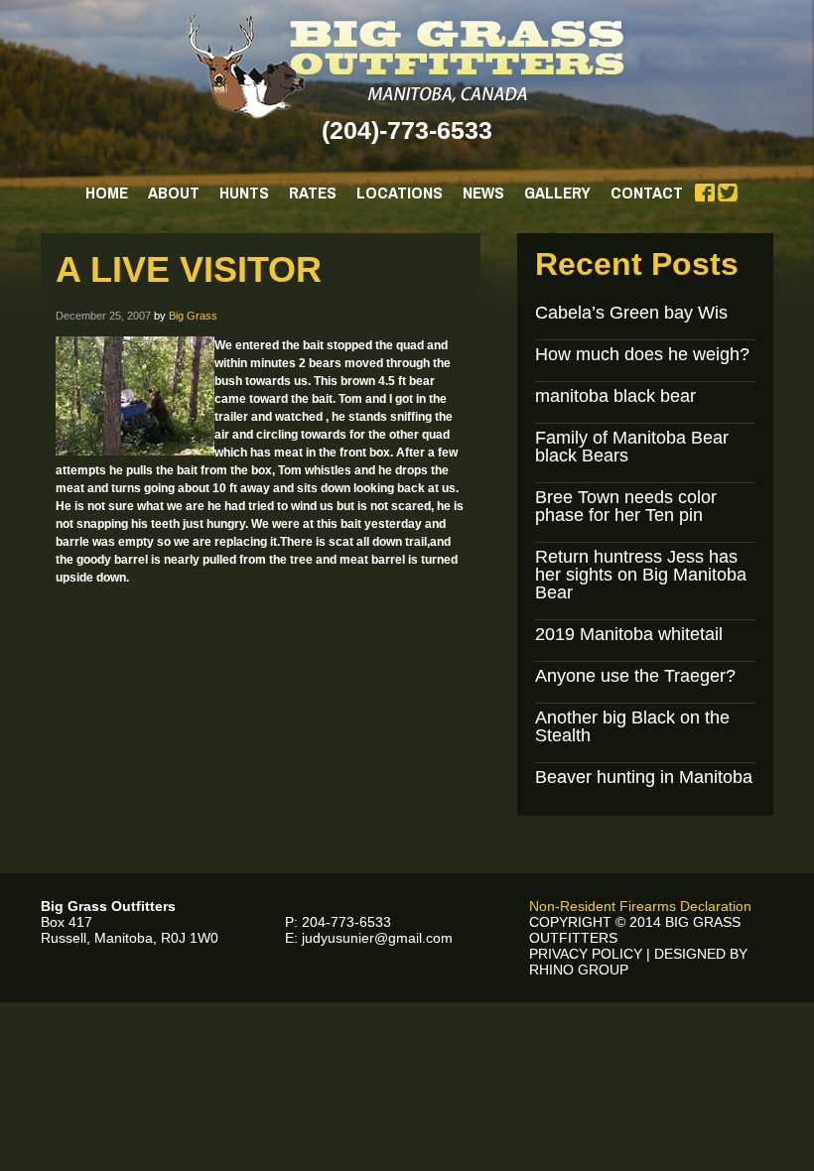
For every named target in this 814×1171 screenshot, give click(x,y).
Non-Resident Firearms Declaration (640, 906)
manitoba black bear (615, 396)
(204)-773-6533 (407, 130)
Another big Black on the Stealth (632, 726)
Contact (646, 192)
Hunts (244, 192)
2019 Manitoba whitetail (629, 634)
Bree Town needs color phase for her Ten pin (626, 506)
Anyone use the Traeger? (635, 676)
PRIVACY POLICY (585, 954)
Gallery (557, 192)
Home (106, 192)
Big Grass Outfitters (407, 66)
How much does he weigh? (642, 354)
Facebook (705, 192)
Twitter (728, 192)
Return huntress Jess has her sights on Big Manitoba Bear (640, 574)
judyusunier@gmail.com (377, 938)
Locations (399, 192)
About (174, 192)
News (483, 192)
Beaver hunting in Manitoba (643, 777)
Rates (313, 192)
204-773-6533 (346, 922)
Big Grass (193, 316)
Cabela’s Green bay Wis (631, 313)
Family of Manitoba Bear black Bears (632, 446)
